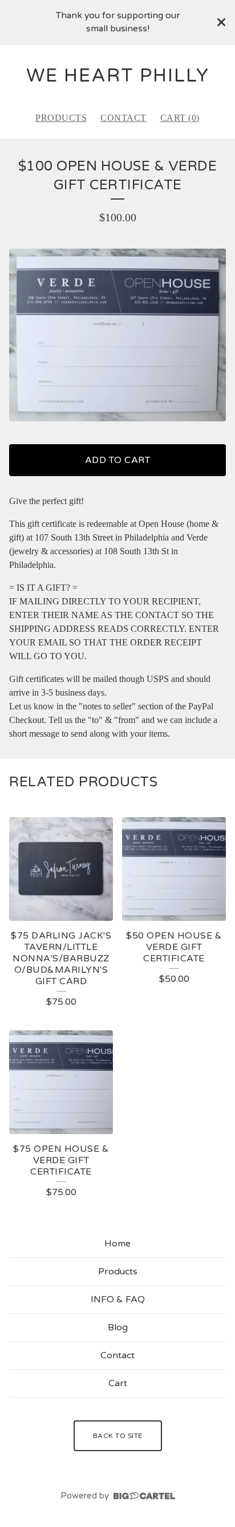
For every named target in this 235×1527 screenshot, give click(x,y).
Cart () (180, 118)
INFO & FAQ (118, 1299)
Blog (118, 1327)
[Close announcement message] (221, 22)
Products (61, 118)
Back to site (118, 1436)
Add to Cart (118, 460)
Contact (123, 118)
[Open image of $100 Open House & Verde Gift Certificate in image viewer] (117, 335)
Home (117, 1243)
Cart (117, 1383)
